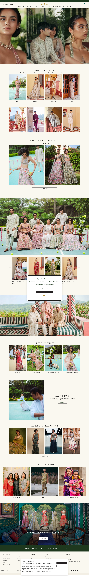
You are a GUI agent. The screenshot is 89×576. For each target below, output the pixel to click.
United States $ (44, 288)
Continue (44, 291)
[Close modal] (60, 277)
